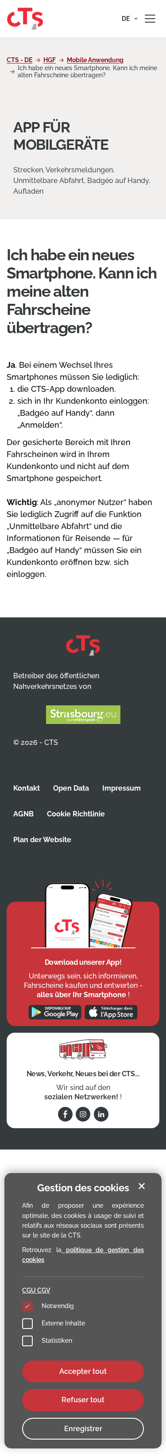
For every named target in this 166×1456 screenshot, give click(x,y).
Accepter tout (83, 1371)
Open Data (71, 788)
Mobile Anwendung (95, 60)
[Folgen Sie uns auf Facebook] (65, 1114)
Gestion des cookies (83, 1187)
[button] (129, 19)
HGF (49, 60)
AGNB (23, 814)
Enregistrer (83, 1428)
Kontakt (26, 788)
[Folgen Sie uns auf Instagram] (83, 1114)
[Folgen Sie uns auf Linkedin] (101, 1114)
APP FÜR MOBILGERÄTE (60, 136)
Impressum (121, 788)
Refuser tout (83, 1400)
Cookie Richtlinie (76, 814)
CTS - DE (19, 60)
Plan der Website (42, 839)
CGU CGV (36, 1290)
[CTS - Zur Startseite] (25, 18)
